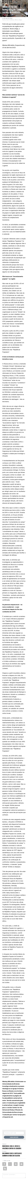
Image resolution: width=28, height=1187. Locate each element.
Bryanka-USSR (14, 822)
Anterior (4, 1144)
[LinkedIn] (16, 1164)
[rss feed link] (5, 1168)
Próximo (4, 1151)
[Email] (21, 1164)
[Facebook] (4, 1164)
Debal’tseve (19, 231)
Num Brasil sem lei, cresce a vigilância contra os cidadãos (11, 1147)
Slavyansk (12, 434)
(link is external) (11, 368)
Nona (10, 465)
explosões (16, 562)
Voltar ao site (7, 1)
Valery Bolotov (10, 892)
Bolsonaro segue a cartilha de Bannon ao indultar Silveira (12, 1154)
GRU (5, 392)
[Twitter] (10, 1164)
